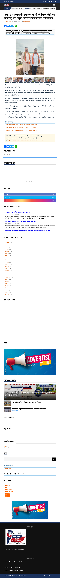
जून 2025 (7, 273)
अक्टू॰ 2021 (7, 292)
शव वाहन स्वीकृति (26, 21)
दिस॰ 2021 (7, 288)
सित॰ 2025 (7, 266)
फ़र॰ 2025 (7, 281)
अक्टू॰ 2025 (7, 264)
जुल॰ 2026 (7, 245)
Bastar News (15, 8)
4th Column (8, 485)
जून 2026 (7, 247)
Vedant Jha (7, 494)
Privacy (45, 575)
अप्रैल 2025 (7, 277)
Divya (6, 487)
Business (6, 422)
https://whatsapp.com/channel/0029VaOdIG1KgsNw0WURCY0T (26, 140)
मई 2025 (7, 275)
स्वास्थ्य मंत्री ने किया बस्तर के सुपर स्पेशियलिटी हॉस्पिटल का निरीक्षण (22, 125)
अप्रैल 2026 (7, 251)
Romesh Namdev (9, 491)
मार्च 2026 (7, 253)
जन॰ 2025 (7, 283)
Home (41, 575)
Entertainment (13, 422)
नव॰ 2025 (7, 262)
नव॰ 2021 (7, 290)
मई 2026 (7, 249)
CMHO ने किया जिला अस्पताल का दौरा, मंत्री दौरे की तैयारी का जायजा (22, 130)
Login (37, 575)
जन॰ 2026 (7, 257)
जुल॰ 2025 (7, 270)
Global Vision (8, 489)
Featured (19, 422)
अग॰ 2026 (7, 242)
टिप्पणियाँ (7, 447)
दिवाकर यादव (7, 496)
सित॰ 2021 (7, 294)
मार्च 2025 (7, 279)
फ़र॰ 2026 (7, 255)
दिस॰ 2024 (7, 285)
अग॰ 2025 (7, 268)
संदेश (7, 446)
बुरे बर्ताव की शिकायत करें (14, 474)
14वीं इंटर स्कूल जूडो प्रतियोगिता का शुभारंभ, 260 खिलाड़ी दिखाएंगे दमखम (32, 8)
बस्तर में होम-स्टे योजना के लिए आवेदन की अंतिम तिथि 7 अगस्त (21, 128)
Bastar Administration (53, 8)
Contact (50, 575)
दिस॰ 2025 (7, 260)
